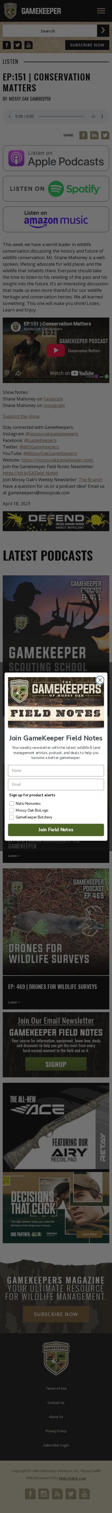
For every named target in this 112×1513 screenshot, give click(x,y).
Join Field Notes (56, 830)
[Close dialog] (100, 680)
